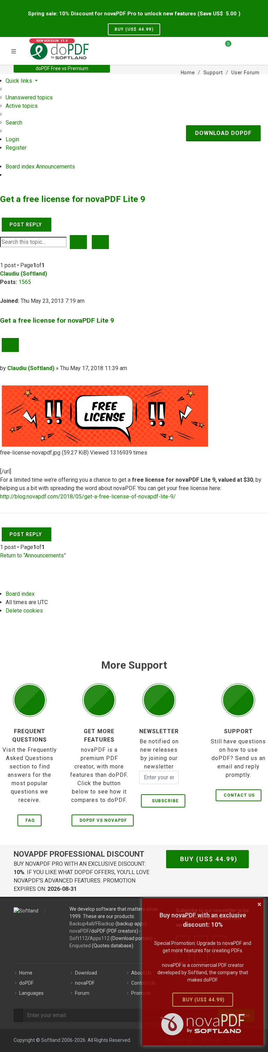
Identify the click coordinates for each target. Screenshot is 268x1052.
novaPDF (79, 931)
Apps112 (100, 938)
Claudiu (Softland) (23, 273)
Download (86, 973)
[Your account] (239, 49)
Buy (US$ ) (134, 29)
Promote (141, 993)
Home (25, 973)
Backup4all (81, 923)
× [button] (259, 904)
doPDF (26, 983)
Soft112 (78, 938)
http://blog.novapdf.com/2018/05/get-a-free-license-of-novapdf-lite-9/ (88, 496)
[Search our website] (252, 46)
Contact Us (239, 795)
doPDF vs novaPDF (103, 820)
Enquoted (80, 945)
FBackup (105, 923)
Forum (82, 993)
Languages (31, 993)
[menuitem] (29, 97)
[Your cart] (224, 46)
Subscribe (164, 800)
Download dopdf (223, 133)
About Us (141, 973)
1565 (24, 282)
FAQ (30, 820)
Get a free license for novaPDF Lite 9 (72, 199)
